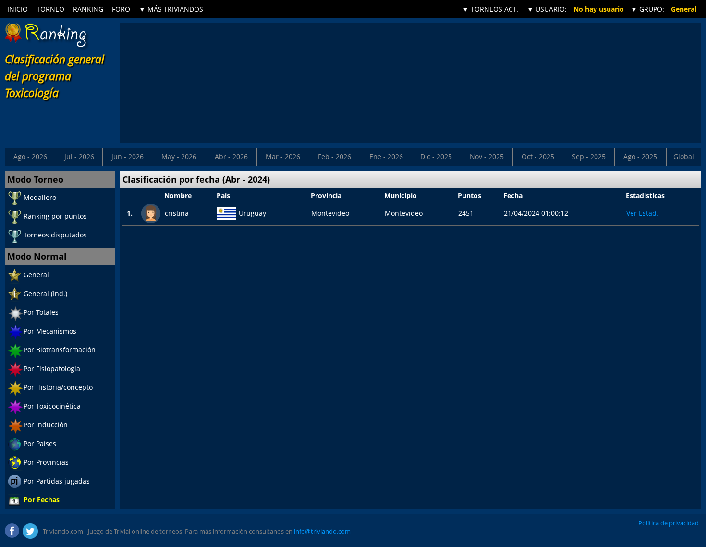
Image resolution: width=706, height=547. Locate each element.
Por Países (40, 443)
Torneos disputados (55, 234)
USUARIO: (547, 8)
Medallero (40, 197)
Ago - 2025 (640, 156)
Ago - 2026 (30, 156)
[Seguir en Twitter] (30, 531)
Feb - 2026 (334, 156)
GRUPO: (647, 8)
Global (683, 156)
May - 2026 (178, 156)
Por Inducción (46, 424)
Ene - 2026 (386, 156)
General (36, 274)
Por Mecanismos (50, 331)
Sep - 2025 (589, 156)
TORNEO (50, 8)
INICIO (17, 8)
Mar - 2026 (283, 156)
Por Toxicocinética (52, 405)
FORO (121, 8)
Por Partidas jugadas (57, 480)
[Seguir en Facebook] (12, 531)
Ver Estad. (642, 213)
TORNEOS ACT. (490, 8)
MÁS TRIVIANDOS (171, 8)
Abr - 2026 (231, 156)
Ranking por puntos (55, 216)
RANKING (88, 8)
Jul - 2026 (79, 156)
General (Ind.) (45, 293)
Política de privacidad (668, 523)
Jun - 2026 (127, 156)
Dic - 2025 (436, 156)
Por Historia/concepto (58, 387)
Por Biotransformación (60, 349)
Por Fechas (42, 499)
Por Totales (41, 312)
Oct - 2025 (538, 156)
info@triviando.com (322, 531)
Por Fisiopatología (52, 368)
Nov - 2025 (487, 156)
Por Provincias (46, 462)
